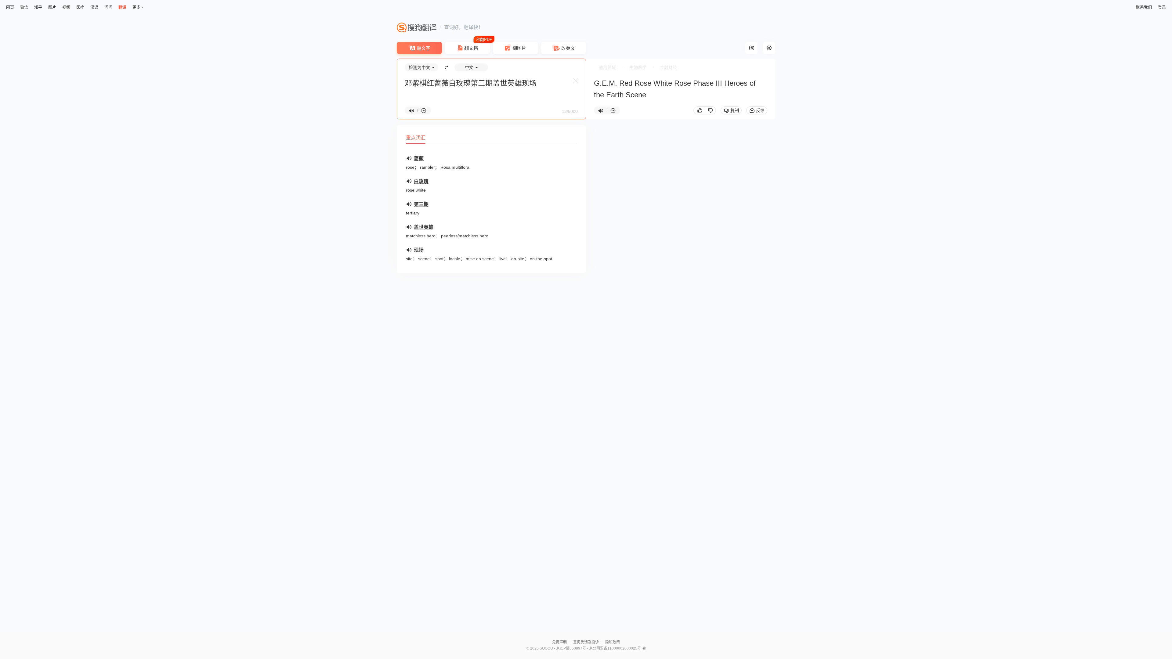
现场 (419, 250)
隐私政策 (612, 642)
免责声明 (559, 642)
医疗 (80, 7)
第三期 (421, 204)
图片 (52, 7)
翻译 (122, 7)
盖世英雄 (423, 227)
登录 (1162, 7)
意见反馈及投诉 (586, 642)
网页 (10, 7)
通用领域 (607, 67)
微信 (24, 7)
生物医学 (637, 67)
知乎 (38, 7)
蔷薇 (419, 158)
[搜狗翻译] (416, 27)
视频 (66, 7)
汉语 (94, 7)
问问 (108, 7)
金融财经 (668, 67)
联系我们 (1144, 7)
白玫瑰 (421, 181)
